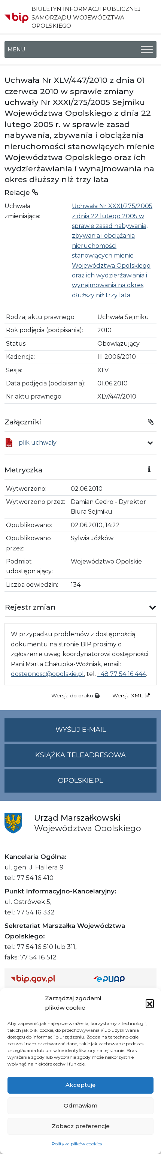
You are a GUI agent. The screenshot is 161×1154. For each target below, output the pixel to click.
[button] (150, 1003)
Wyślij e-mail (106, 733)
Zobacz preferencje (81, 1126)
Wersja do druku (73, 695)
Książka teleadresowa (80, 755)
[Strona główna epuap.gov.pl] (122, 978)
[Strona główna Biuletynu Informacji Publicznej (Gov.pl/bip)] (45, 978)
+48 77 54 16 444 (121, 673)
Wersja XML (128, 695)
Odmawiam (80, 1105)
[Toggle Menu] (147, 49)
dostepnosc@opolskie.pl (47, 673)
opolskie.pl (80, 780)
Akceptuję (80, 1084)
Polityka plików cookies (77, 1144)
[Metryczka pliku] (150, 443)
